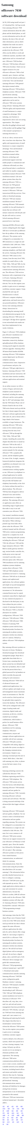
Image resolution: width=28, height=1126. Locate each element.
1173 (8, 1122)
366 (17, 1110)
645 (3, 1122)
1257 (18, 1122)
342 (7, 1124)
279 (3, 1117)
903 (3, 1119)
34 (3, 1124)
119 (13, 1122)
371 (22, 1113)
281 (17, 1117)
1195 (13, 1115)
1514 (4, 1108)
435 (12, 1106)
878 (17, 1106)
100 (8, 1113)
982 (21, 1117)
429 (9, 1108)
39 (3, 1110)
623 (18, 1113)
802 (23, 1108)
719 (13, 1108)
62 (22, 1122)
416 (21, 1110)
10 (8, 1115)
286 (23, 1115)
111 (8, 1117)
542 (12, 1110)
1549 (7, 1110)
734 (21, 1119)
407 (8, 1106)
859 (21, 1106)
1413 (13, 1113)
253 (12, 1119)
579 (3, 1113)
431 (8, 1119)
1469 (4, 1115)
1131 (18, 1108)
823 (12, 1117)
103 (3, 1106)
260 (17, 1119)
